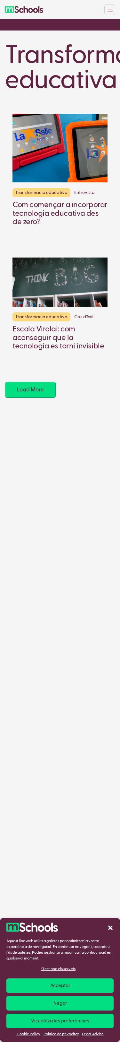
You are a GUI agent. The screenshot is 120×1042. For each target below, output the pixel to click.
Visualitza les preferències (60, 1021)
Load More (30, 390)
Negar (60, 1003)
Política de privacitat (61, 1034)
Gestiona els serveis (58, 969)
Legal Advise (93, 1034)
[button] (110, 927)
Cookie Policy (28, 1034)
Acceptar (60, 985)
